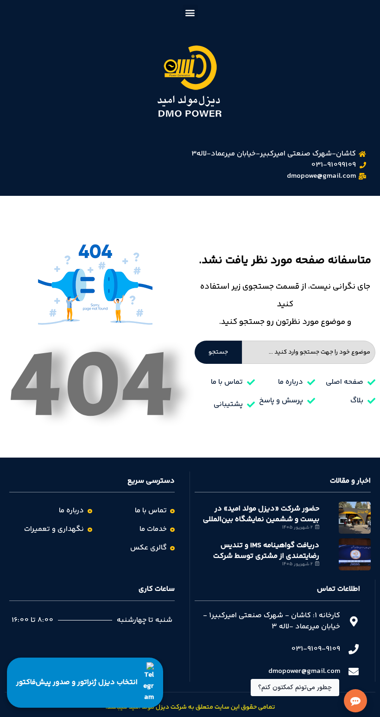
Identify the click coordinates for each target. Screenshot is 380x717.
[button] (190, 12)
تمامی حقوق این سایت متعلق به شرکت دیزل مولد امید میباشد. (190, 707)
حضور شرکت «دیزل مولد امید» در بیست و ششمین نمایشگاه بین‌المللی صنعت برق (261, 519)
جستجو (218, 352)
